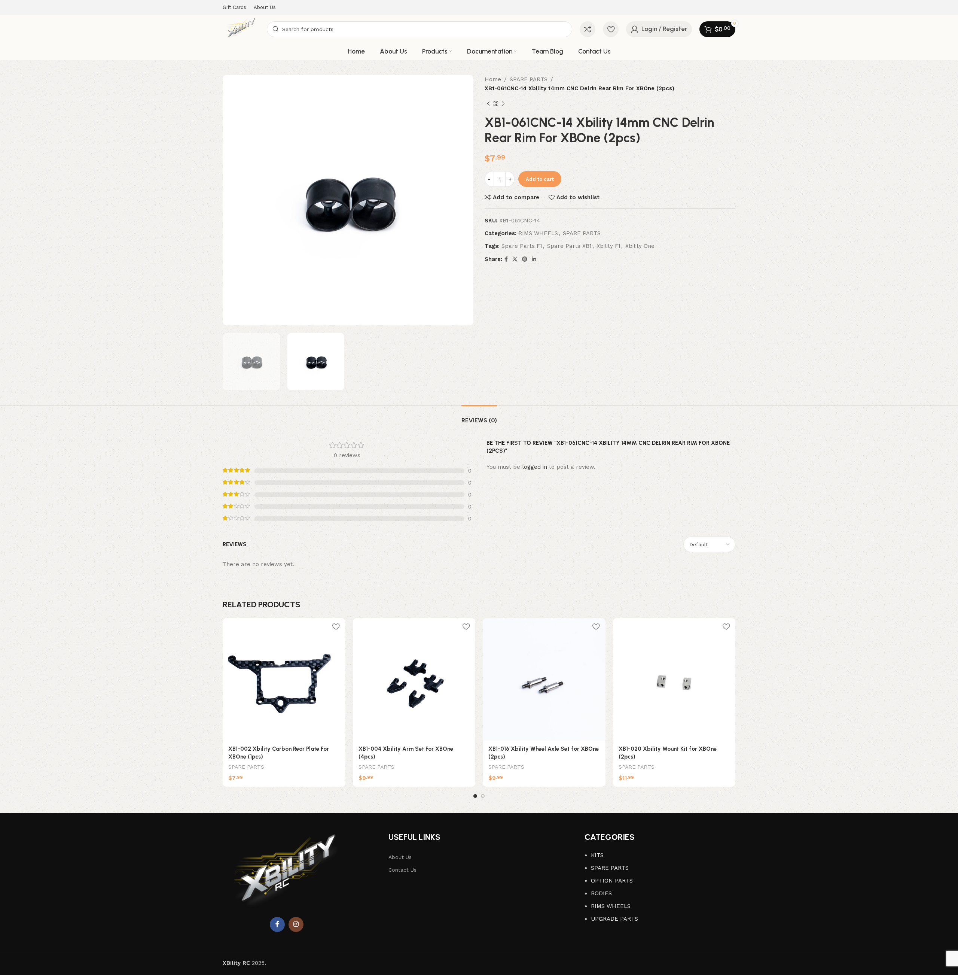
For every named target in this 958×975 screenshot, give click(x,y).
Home (493, 79)
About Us (400, 857)
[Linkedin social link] (534, 259)
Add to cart (540, 179)
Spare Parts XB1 (569, 246)
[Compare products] (587, 29)
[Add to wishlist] (336, 626)
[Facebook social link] (506, 259)
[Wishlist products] (610, 29)
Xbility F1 (608, 246)
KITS (597, 855)
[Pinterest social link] (525, 259)
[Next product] (503, 104)
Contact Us (402, 870)
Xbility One (640, 246)
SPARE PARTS (528, 79)
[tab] (479, 416)
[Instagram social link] (296, 924)
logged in (534, 467)
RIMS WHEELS (538, 233)
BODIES (601, 893)
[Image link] (287, 874)
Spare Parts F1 (521, 246)
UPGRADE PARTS (614, 918)
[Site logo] (241, 28)
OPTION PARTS (612, 880)
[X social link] (515, 259)
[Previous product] (488, 104)
